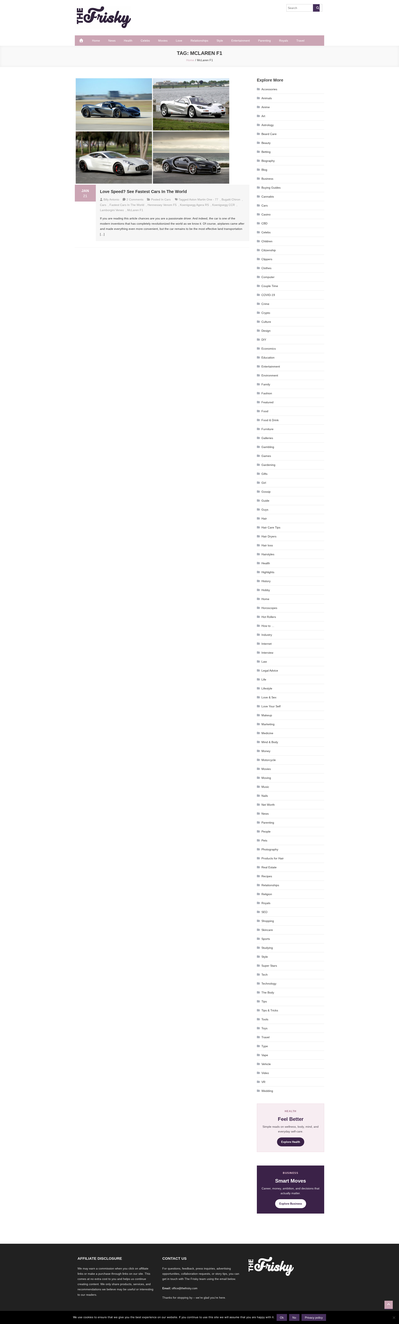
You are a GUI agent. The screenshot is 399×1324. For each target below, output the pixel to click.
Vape (264, 1055)
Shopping (267, 921)
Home (96, 40)
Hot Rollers (268, 617)
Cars (167, 199)
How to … (267, 625)
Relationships (199, 40)
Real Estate (269, 867)
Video (265, 1073)
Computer (268, 277)
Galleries (267, 438)
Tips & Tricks (269, 1010)
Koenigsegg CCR (223, 205)
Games (266, 456)
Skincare (267, 930)
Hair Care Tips (270, 527)
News (112, 40)
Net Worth (268, 804)
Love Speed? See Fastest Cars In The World (143, 191)
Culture (266, 321)
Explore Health (290, 1141)
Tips (264, 1001)
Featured (267, 402)
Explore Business (290, 1203)
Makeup (266, 715)
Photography (269, 849)
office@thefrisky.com (184, 1288)
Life (263, 679)
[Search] (316, 8)
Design (266, 330)
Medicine (267, 733)
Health (128, 40)
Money (265, 751)
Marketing (268, 724)
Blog (264, 169)
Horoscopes (269, 608)
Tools (264, 1019)
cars (103, 205)
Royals (283, 40)
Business (267, 178)
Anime (265, 107)
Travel (300, 40)
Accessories (269, 89)
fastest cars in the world (127, 205)
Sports (265, 938)
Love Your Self (271, 706)
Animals (266, 98)
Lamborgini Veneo (112, 210)
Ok (282, 1317)
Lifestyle (266, 688)
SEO (264, 912)
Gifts (264, 473)
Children (266, 241)
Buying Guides (271, 187)
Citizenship (268, 250)
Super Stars (269, 965)
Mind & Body (269, 742)
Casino (266, 214)
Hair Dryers (268, 536)
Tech (264, 974)
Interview (267, 652)
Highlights (267, 572)
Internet (266, 643)
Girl (263, 482)
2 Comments (135, 199)
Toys (264, 1028)
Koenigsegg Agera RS (194, 205)
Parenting (264, 40)
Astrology (267, 125)
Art (263, 116)
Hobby (265, 590)
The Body (267, 992)
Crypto (265, 312)
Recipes (266, 876)
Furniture (267, 429)
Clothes (266, 268)
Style (220, 40)
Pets (264, 840)
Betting (266, 151)
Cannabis (267, 196)
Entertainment (240, 40)
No (294, 1317)
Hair (264, 518)
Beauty (266, 143)
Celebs (145, 40)
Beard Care (269, 134)
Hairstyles (267, 554)
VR (263, 1082)
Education (268, 357)
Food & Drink (270, 420)
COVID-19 (268, 295)
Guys (264, 509)
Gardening (268, 464)
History (266, 581)
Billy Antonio (111, 199)
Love (179, 40)
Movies (162, 40)
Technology (268, 983)
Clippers (266, 259)
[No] (394, 1317)
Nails (264, 795)
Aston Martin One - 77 (203, 199)
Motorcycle (268, 760)
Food (264, 411)
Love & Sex (268, 697)
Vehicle (266, 1064)
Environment (269, 375)
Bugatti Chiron (231, 199)
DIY (263, 339)
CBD (264, 223)
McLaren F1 (135, 210)
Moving (266, 778)
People (266, 831)
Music (265, 786)
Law (264, 661)
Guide (265, 500)
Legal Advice (269, 670)
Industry (266, 634)
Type (264, 1046)
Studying (267, 947)
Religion (266, 894)
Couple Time (269, 286)
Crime (265, 304)
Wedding (267, 1091)
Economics (268, 348)
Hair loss (267, 545)
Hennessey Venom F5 (162, 205)
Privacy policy (314, 1317)
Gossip (266, 491)
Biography (268, 160)
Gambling (267, 447)
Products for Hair (272, 858)
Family (265, 384)
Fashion (266, 393)
